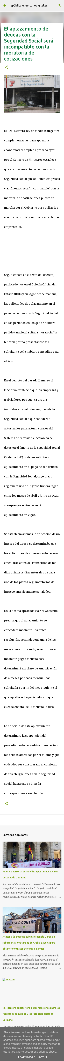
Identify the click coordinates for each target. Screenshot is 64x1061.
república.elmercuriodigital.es (29, 5)
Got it (42, 1057)
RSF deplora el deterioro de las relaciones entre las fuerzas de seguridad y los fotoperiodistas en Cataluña (31, 1013)
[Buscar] (59, 5)
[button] (6, 67)
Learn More (26, 1057)
